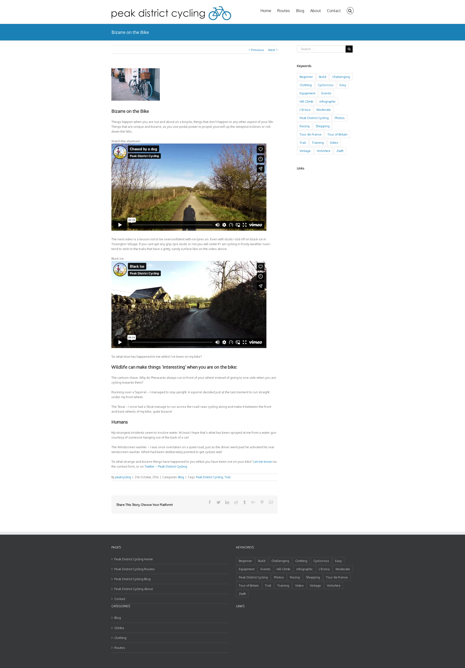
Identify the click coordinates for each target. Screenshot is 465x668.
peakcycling (123, 477)
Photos (340, 118)
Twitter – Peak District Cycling (166, 466)
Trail (227, 477)
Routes (119, 648)
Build (322, 77)
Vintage (305, 151)
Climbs (119, 628)
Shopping (323, 126)
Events (326, 93)
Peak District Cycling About (133, 589)
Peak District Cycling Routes (134, 569)
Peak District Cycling (209, 477)
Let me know (262, 461)
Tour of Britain (337, 134)
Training (318, 142)
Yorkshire (323, 151)
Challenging (341, 77)
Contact (119, 599)
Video (334, 142)
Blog (181, 477)
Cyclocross (325, 85)
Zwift (339, 151)
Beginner (306, 77)
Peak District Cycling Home (133, 559)
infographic (327, 101)
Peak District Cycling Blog (132, 579)
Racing (305, 126)
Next (271, 50)
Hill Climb (306, 101)
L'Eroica (305, 110)
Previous (257, 50)
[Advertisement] (316, 247)
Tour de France (310, 134)
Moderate (324, 110)
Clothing (306, 85)
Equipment (307, 93)
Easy (343, 85)
